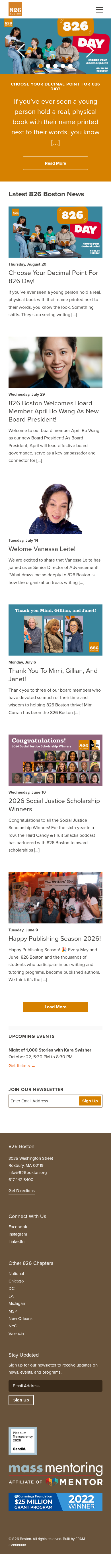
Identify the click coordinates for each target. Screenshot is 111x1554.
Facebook (18, 1227)
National (16, 1274)
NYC (13, 1326)
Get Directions (22, 1191)
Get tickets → (22, 1065)
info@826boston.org (28, 1172)
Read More (55, 163)
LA (11, 1296)
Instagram (18, 1234)
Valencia (16, 1333)
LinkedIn (16, 1241)
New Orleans (20, 1318)
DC (12, 1288)
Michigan (17, 1303)
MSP (13, 1311)
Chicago (16, 1281)
